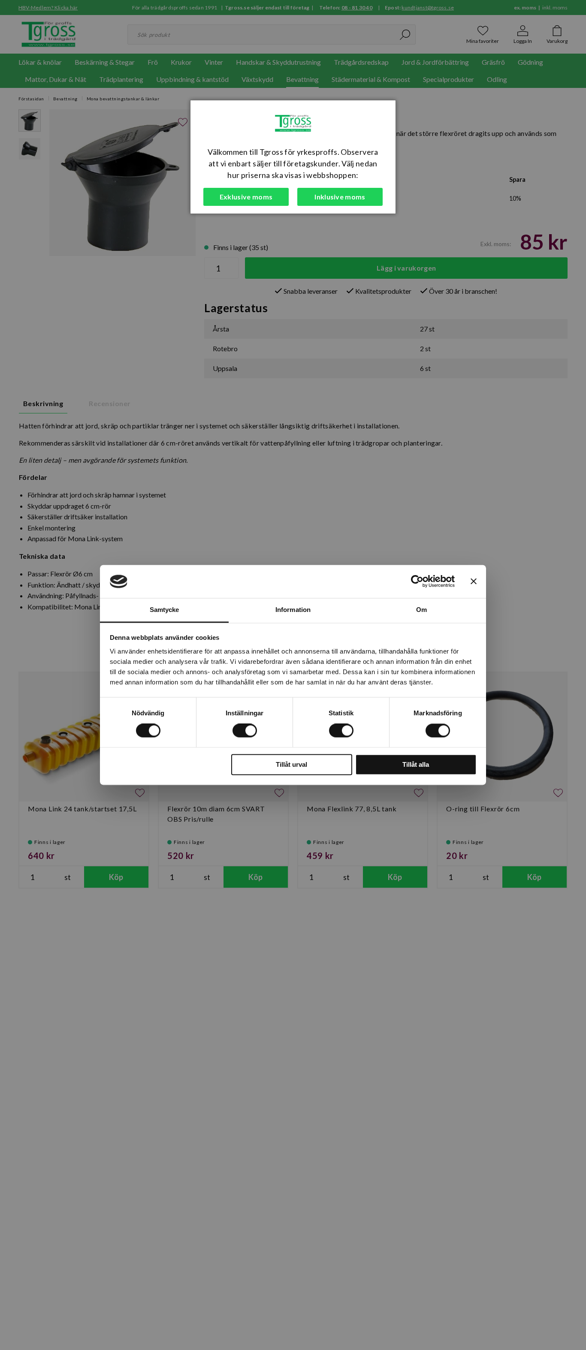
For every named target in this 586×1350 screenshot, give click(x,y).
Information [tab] (293, 609)
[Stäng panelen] (474, 582)
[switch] (245, 731)
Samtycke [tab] (164, 609)
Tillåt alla (415, 764)
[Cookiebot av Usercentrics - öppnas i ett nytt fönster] (417, 581)
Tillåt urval (291, 764)
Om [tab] (421, 609)
